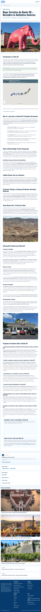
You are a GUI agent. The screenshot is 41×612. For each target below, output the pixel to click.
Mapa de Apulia (16, 588)
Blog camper (4, 474)
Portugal (15, 597)
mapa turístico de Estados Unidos (15, 169)
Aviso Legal (29, 597)
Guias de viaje (4, 480)
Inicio (2, 5)
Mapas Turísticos (7, 5)
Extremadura (16, 607)
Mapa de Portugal (17, 592)
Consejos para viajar (6, 483)
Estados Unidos (16, 605)
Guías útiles (30, 588)
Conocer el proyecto (6, 462)
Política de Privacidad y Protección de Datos (34, 600)
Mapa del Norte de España (18, 583)
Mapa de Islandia (16, 590)
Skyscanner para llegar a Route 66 (29, 444)
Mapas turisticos (5, 477)
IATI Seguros (26, 443)
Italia (14, 600)
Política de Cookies (31, 595)
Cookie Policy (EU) (30, 602)
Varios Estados (12, 468)
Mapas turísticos (30, 585)
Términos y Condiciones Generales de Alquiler (34, 599)
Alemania (15, 602)
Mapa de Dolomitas (17, 585)
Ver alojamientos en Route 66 (9, 111)
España (15, 595)
